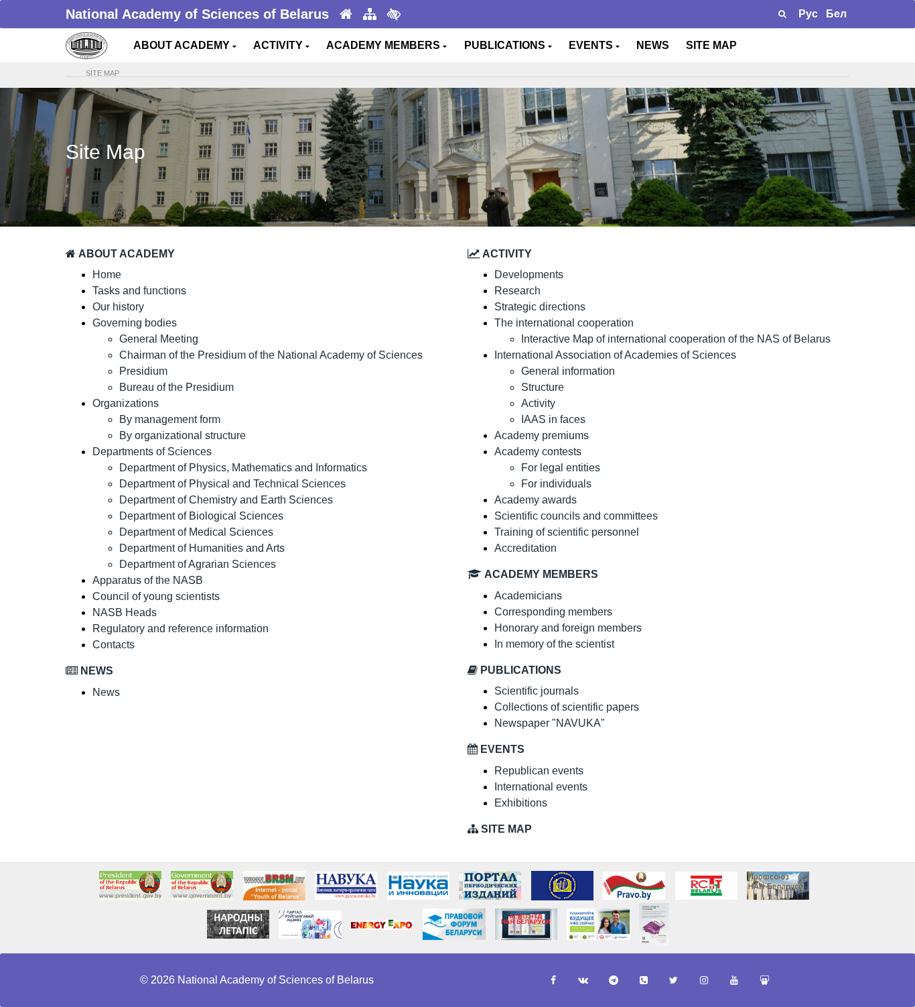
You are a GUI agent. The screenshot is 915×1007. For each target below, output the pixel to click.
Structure (542, 387)
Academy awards (535, 500)
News (106, 692)
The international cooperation (564, 323)
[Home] (346, 14)
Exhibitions (520, 803)
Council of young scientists (156, 596)
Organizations (125, 403)
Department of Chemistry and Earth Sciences (226, 500)
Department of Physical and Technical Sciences (232, 483)
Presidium (143, 371)
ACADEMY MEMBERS (384, 45)
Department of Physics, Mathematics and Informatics (243, 467)
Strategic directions (539, 306)
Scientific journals (536, 691)
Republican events (538, 770)
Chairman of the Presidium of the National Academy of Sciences (271, 355)
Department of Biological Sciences (201, 516)
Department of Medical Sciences (196, 532)
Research (517, 290)
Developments (528, 274)
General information (568, 371)
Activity (538, 403)
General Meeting (158, 339)
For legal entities (560, 467)
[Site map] (369, 14)
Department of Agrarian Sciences (197, 564)
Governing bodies (134, 323)
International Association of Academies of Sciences (615, 355)
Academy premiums (541, 435)
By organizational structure (182, 435)
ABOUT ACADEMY (182, 45)
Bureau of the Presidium (176, 387)
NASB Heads (124, 612)
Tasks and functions (139, 290)
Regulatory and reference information (180, 628)
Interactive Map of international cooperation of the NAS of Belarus (676, 339)
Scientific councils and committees (576, 516)
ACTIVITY (279, 45)
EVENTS (592, 45)
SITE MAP (711, 45)
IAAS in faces (553, 419)
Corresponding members (553, 611)
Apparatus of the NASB (147, 580)
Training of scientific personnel (566, 532)
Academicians (528, 595)
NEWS (652, 45)
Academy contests (537, 451)
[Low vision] (394, 14)
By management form (169, 419)
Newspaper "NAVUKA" (549, 723)
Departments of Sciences (152, 451)
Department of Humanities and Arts (202, 548)
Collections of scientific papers (566, 707)
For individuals (556, 483)
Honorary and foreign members (568, 628)
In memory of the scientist (554, 644)
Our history (118, 306)
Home (106, 274)
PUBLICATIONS (506, 45)
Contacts (113, 644)
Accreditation (525, 548)
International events (540, 786)
